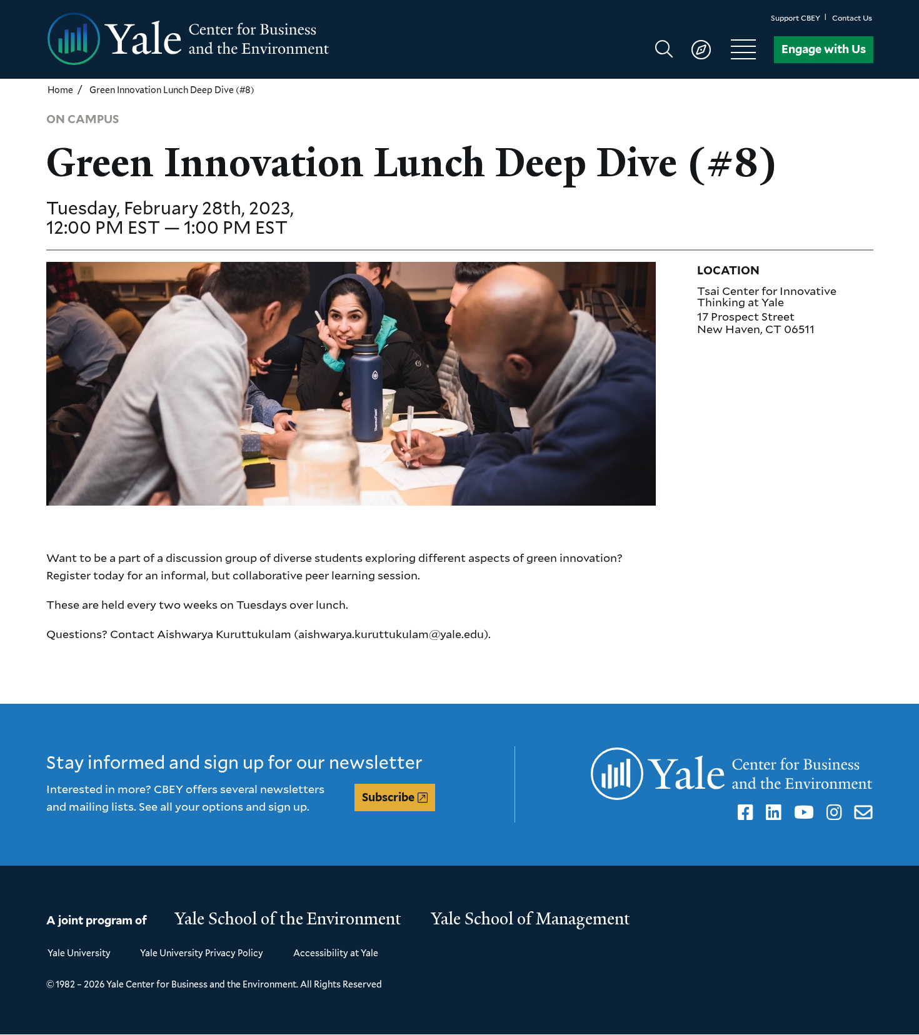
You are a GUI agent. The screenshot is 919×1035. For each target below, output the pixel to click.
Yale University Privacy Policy (201, 953)
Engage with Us (823, 49)
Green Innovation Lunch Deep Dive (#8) (171, 90)
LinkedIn (771, 812)
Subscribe (388, 797)
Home (60, 90)
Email (861, 812)
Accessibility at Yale (335, 953)
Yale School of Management (530, 919)
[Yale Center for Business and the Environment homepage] (253, 39)
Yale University (79, 953)
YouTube (801, 812)
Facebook (743, 812)
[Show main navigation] (711, 49)
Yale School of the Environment (288, 919)
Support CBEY (795, 17)
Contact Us (852, 17)
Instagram (832, 812)
